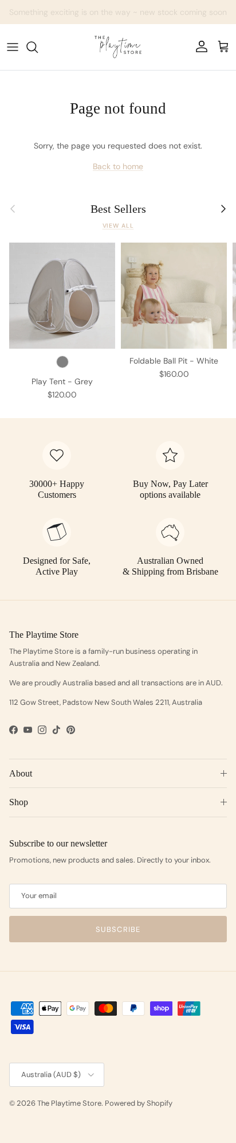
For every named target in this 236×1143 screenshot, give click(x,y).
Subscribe (118, 929)
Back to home (118, 166)
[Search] (37, 47)
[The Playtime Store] (118, 47)
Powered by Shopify (138, 1103)
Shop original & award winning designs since (118, 16)
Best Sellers (118, 208)
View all (118, 225)
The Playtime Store (69, 1103)
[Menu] (12, 47)
